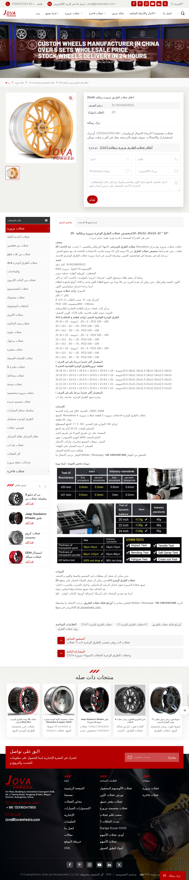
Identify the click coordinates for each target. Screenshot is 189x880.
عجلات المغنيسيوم (18, 288)
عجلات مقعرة (15, 349)
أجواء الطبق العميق (111, 848)
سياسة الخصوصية (126, 874)
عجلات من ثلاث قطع (19, 254)
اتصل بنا (167, 13)
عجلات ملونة (14, 332)
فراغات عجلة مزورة (18, 462)
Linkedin (109, 865)
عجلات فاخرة (96, 13)
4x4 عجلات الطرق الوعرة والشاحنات (41, 83)
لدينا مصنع (51, 13)
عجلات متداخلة (15, 375)
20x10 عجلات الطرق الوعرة (96, 624)
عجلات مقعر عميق (111, 801)
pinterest (80, 865)
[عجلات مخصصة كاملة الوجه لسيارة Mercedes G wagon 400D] (59, 700)
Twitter (119, 865)
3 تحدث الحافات (109, 821)
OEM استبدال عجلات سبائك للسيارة (33, 555)
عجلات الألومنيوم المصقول (116, 788)
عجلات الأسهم (108, 841)
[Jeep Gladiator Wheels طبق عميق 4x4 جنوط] (15, 518)
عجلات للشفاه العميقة (20, 358)
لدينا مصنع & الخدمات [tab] (87, 222)
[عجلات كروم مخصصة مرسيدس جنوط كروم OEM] (15, 537)
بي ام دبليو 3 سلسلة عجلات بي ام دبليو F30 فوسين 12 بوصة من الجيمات (36, 497)
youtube (99, 865)
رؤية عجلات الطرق (68, 629)
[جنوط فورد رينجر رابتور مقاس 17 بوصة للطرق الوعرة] (165, 700)
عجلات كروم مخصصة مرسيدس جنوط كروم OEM (35, 535)
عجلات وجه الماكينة (18, 323)
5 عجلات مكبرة (16, 367)
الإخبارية (69, 815)
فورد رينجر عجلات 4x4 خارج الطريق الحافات (130, 720)
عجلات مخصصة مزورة (114, 808)
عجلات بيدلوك (15, 341)
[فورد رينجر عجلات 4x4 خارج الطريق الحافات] (130, 700)
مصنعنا (68, 795)
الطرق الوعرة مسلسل (20, 419)
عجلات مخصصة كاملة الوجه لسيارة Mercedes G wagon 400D (59, 720)
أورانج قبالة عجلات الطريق (166, 624)
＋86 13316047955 (21, 807)
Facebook (70, 865)
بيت (38, 13)
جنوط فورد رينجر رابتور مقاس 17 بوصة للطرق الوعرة (166, 720)
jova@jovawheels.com (23, 819)
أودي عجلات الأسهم (112, 835)
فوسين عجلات (15, 427)
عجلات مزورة (72, 13)
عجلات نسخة (14, 384)
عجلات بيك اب (15, 445)
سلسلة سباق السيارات (20, 410)
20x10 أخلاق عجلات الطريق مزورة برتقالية (126, 147)
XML (67, 848)
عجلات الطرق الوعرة (76, 255)
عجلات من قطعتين (18, 245)
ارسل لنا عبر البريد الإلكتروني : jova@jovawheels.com (84, 4)
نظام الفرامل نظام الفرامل (22, 436)
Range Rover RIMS (113, 828)
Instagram (89, 865)
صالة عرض (118, 13)
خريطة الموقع (72, 841)
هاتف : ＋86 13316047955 (27, 4)
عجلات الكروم (15, 314)
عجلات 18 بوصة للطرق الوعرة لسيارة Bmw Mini (23, 720)
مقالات (68, 835)
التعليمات (69, 821)
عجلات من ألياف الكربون (21, 280)
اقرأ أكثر (29, 503)
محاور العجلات (73, 801)
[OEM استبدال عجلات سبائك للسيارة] (15, 557)
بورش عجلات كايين (111, 795)
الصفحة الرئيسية (74, 788)
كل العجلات (13, 453)
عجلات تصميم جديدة (19, 401)
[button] (45, 486)
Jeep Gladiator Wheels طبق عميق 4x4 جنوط (36, 516)
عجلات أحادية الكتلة (18, 237)
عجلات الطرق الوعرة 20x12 (132, 624)
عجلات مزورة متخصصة (20, 393)
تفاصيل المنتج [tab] (65, 222)
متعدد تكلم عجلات (111, 815)
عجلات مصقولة (16, 297)
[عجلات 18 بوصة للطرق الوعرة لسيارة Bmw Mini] (23, 700)
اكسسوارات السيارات (77, 808)
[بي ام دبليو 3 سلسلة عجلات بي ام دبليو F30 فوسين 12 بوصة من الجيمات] (15, 498)
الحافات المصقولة (17, 306)
